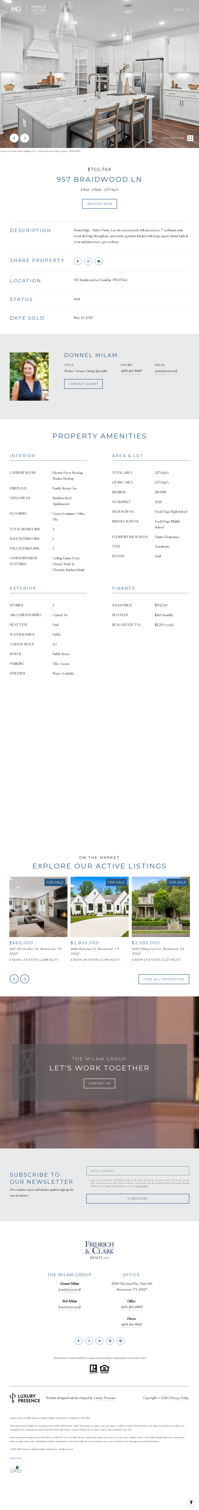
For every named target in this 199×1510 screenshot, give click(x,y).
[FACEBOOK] (78, 1341)
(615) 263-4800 (131, 1307)
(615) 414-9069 (131, 371)
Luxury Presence (105, 1398)
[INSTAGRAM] (89, 1341)
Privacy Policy (142, 1185)
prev (14, 138)
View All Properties (164, 979)
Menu (179, 9)
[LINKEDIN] (99, 1341)
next (24, 138)
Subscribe (137, 1198)
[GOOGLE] (110, 1341)
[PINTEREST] (120, 1341)
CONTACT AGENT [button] (83, 384)
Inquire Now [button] (99, 204)
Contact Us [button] (99, 1083)
